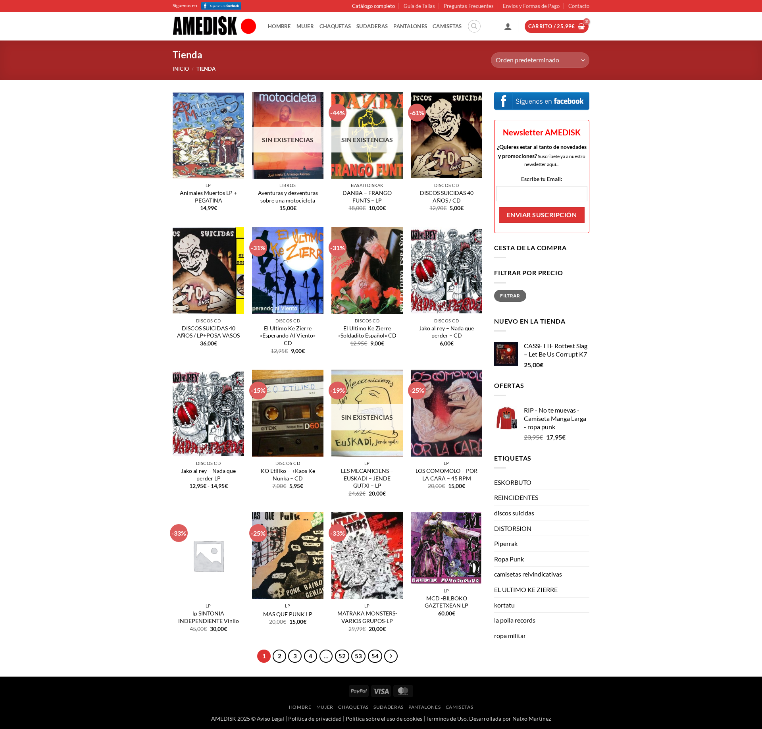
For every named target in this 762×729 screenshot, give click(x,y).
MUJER (305, 26)
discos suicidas (514, 513)
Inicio (181, 69)
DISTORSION (512, 528)
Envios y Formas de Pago (531, 6)
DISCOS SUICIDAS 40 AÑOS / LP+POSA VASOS (208, 332)
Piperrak (506, 543)
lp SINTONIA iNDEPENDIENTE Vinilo (208, 617)
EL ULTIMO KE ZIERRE (526, 589)
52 (342, 656)
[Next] (391, 656)
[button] (508, 26)
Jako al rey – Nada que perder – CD (446, 332)
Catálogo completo (373, 6)
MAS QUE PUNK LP (287, 614)
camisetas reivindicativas (528, 574)
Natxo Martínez (531, 718)
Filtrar (510, 296)
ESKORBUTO (512, 482)
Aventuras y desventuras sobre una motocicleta (288, 196)
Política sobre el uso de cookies (384, 718)
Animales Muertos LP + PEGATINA (208, 196)
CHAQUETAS (335, 26)
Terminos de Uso (446, 718)
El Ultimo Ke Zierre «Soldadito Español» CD (367, 332)
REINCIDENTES (516, 497)
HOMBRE (279, 26)
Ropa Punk (509, 559)
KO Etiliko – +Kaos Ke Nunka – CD (288, 474)
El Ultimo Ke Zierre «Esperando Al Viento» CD (288, 335)
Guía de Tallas (419, 6)
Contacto (578, 6)
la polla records (514, 620)
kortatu (504, 605)
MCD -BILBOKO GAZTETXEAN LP (446, 602)
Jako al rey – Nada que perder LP (208, 474)
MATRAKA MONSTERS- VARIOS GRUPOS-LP (367, 617)
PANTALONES (410, 26)
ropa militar (510, 635)
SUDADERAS (372, 26)
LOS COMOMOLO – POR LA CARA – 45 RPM (446, 474)
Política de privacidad (315, 718)
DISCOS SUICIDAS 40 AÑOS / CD (446, 196)
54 (375, 656)
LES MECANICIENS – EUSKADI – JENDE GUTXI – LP (367, 478)
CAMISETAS (447, 26)
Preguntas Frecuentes (469, 6)
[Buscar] (474, 26)
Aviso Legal (270, 718)
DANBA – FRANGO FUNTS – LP (367, 196)
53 (358, 656)
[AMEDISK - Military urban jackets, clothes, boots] (214, 26)
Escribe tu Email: (541, 179)
